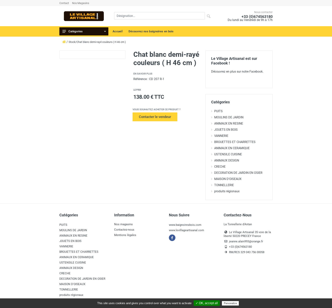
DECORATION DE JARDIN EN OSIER (238, 173)
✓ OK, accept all (207, 303)
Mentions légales (125, 235)
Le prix (137, 89)
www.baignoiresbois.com (185, 225)
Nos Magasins (80, 3)
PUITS (218, 111)
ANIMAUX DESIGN (226, 160)
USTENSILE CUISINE (228, 154)
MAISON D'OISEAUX (228, 179)
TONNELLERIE (224, 185)
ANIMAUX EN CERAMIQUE (232, 148)
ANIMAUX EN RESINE (228, 123)
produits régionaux (227, 191)
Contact (64, 3)
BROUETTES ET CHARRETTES (235, 142)
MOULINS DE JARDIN (228, 117)
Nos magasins (123, 224)
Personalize (230, 303)
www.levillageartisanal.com (186, 230)
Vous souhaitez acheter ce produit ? (156, 109)
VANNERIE (221, 136)
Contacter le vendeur (155, 117)
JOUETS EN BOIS (226, 129)
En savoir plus (142, 73)
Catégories (75, 31)
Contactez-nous (124, 229)
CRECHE (220, 166)
